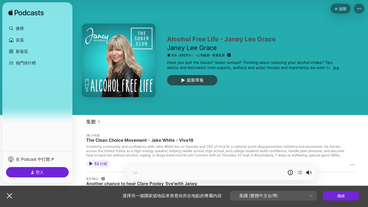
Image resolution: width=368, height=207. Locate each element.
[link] (93, 121)
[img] (26, 13)
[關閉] (9, 195)
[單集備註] (290, 172)
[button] (37, 28)
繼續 (341, 195)
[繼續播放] (299, 172)
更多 (336, 68)
